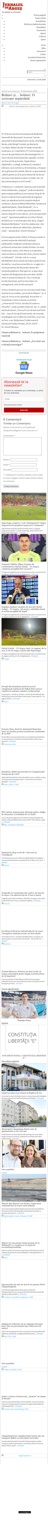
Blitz (44, 48)
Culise (43, 54)
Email (6, 464)
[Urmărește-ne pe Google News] (24, 368)
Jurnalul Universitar (37, 57)
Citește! (23, 533)
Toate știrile (40, 18)
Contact (10, 1528)
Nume (6, 459)
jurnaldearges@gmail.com (21, 1470)
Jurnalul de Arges (11, 103)
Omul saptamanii (38, 60)
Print (43, 45)
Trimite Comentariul (11, 486)
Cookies (37, 1528)
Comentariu (9, 435)
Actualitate (41, 21)
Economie (41, 30)
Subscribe (24, 410)
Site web (7, 469)
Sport (43, 39)
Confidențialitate (24, 1528)
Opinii (43, 33)
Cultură (42, 36)
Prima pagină (40, 15)
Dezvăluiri (41, 27)
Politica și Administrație (35, 24)
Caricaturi (41, 51)
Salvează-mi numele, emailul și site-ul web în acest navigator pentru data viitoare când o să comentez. (23, 478)
